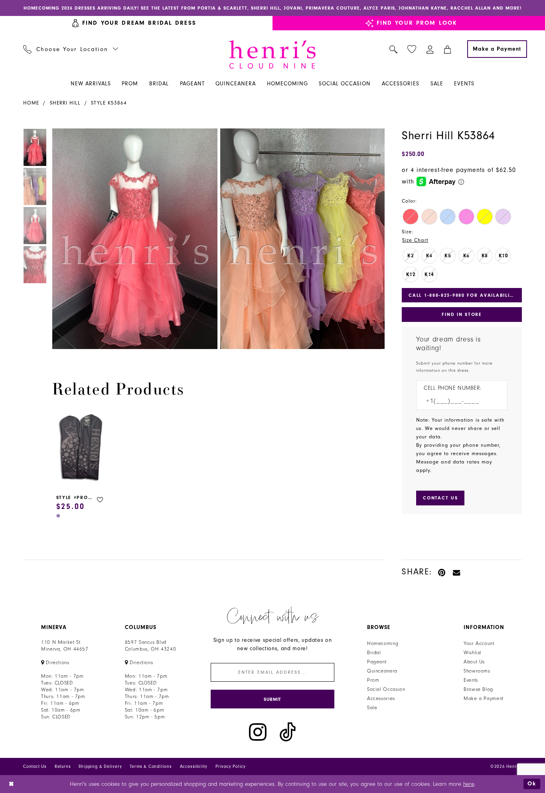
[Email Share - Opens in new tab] (457, 572)
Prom (373, 680)
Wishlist (472, 652)
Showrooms (477, 671)
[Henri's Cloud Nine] (272, 54)
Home (31, 103)
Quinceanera (382, 671)
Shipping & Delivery (100, 766)
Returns (63, 766)
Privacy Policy (230, 766)
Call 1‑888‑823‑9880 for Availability (462, 295)
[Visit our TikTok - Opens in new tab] (287, 732)
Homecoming (382, 643)
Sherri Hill (65, 103)
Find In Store (462, 314)
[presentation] (81, 448)
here (468, 784)
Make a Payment (484, 698)
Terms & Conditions (151, 766)
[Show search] (394, 49)
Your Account (479, 643)
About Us (474, 662)
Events (471, 680)
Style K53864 (109, 103)
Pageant (376, 662)
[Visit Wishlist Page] (412, 49)
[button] (430, 49)
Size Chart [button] (415, 240)
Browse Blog (478, 689)
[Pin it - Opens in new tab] (442, 572)
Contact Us (35, 766)
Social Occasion (386, 689)
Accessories (381, 698)
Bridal (374, 652)
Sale (372, 707)
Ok (531, 783)
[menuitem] (70, 49)
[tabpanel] (133, 238)
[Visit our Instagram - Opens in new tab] (258, 732)
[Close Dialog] (12, 784)
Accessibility (193, 766)
